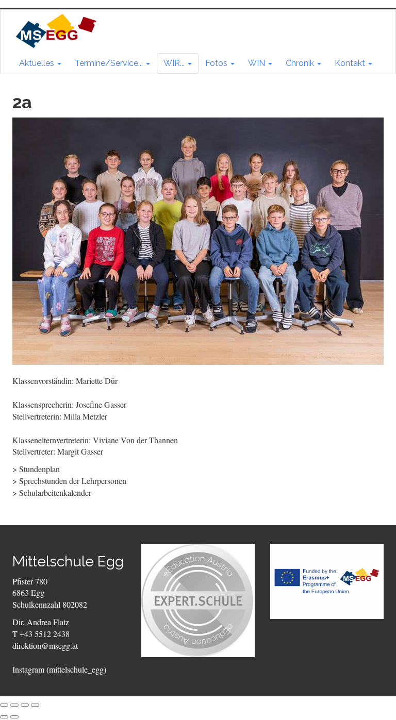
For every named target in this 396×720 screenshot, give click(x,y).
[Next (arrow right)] (14, 716)
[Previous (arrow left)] (4, 716)
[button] (40, 63)
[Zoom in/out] (35, 705)
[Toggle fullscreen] (25, 705)
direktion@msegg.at (45, 645)
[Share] (14, 705)
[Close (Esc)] (4, 705)
